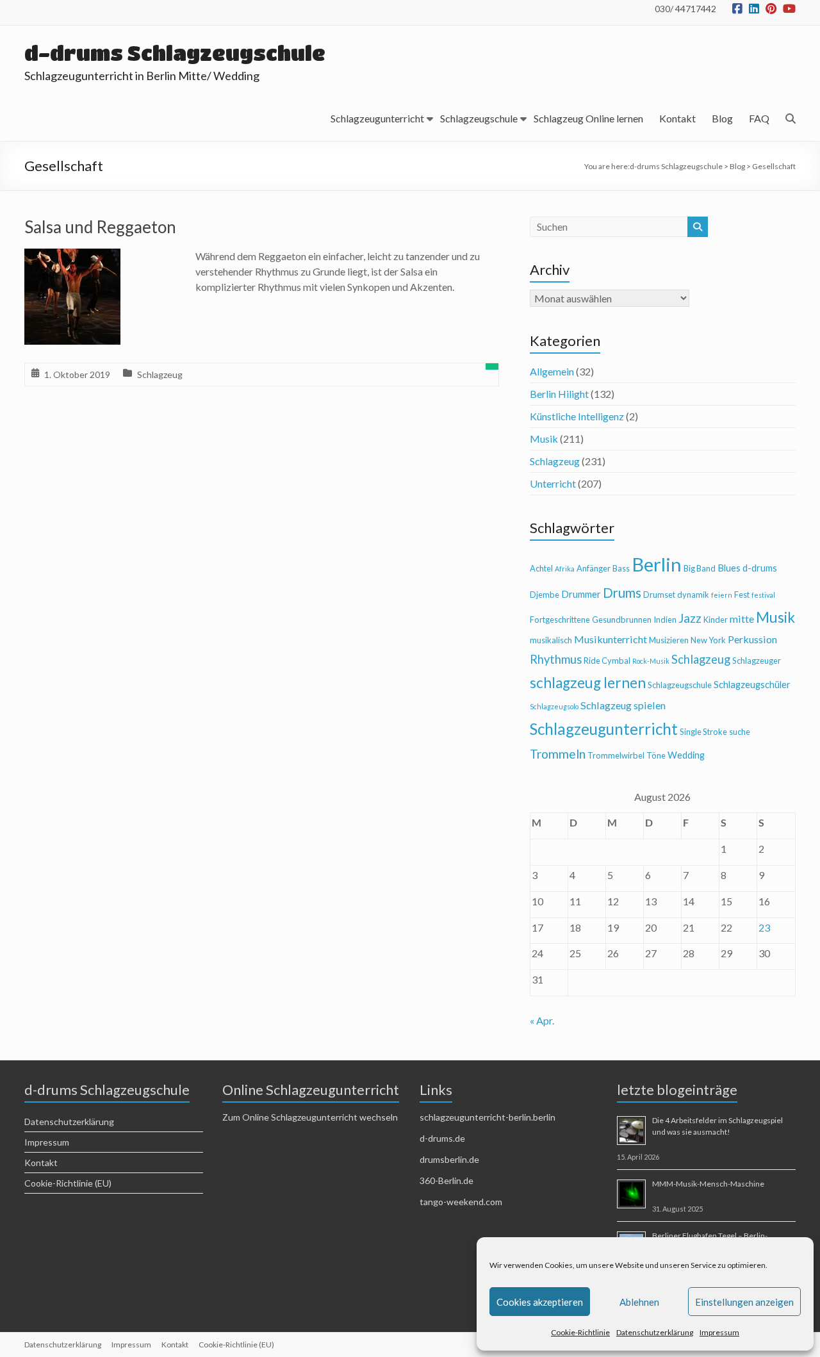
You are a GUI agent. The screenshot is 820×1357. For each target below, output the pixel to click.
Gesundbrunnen (622, 619)
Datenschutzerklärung (654, 1332)
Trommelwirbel (615, 755)
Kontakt (677, 118)
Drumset (659, 594)
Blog (722, 118)
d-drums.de (442, 1138)
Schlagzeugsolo (554, 706)
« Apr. (542, 1020)
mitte (742, 619)
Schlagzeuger (756, 660)
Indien (664, 619)
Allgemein (552, 371)
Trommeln (558, 753)
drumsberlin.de (449, 1159)
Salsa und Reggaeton (100, 227)
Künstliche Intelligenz (577, 416)
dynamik (693, 594)
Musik (544, 438)
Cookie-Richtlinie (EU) (67, 1183)
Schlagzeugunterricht (377, 118)
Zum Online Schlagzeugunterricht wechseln (310, 1117)
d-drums (759, 568)
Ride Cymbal (607, 660)
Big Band (700, 568)
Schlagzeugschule (479, 118)
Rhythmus (556, 659)
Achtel (541, 568)
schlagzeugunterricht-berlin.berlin (487, 1117)
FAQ (759, 118)
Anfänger (594, 568)
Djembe (544, 594)
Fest (742, 594)
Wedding (686, 755)
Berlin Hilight (559, 394)
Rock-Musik (650, 661)
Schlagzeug (160, 374)
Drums (622, 592)
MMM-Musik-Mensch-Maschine (708, 1183)
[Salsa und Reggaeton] (72, 257)
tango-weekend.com (461, 1201)
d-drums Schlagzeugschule (174, 53)
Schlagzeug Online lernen (588, 118)
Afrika (565, 568)
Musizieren (669, 640)
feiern (721, 595)
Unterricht (553, 483)
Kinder (715, 619)
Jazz (689, 618)
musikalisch (551, 640)
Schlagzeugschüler (752, 684)
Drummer (581, 594)
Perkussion (752, 639)
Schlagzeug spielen (623, 705)
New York (708, 640)
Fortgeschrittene (560, 619)
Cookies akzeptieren (539, 1302)
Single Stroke (703, 732)
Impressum (719, 1332)
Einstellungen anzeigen (744, 1302)
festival (763, 595)
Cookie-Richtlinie (580, 1332)
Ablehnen (639, 1302)
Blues (729, 568)
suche (739, 732)
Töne (656, 755)
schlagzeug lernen (588, 682)
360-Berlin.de (446, 1180)
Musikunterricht (610, 639)
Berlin (657, 564)
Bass (621, 568)
